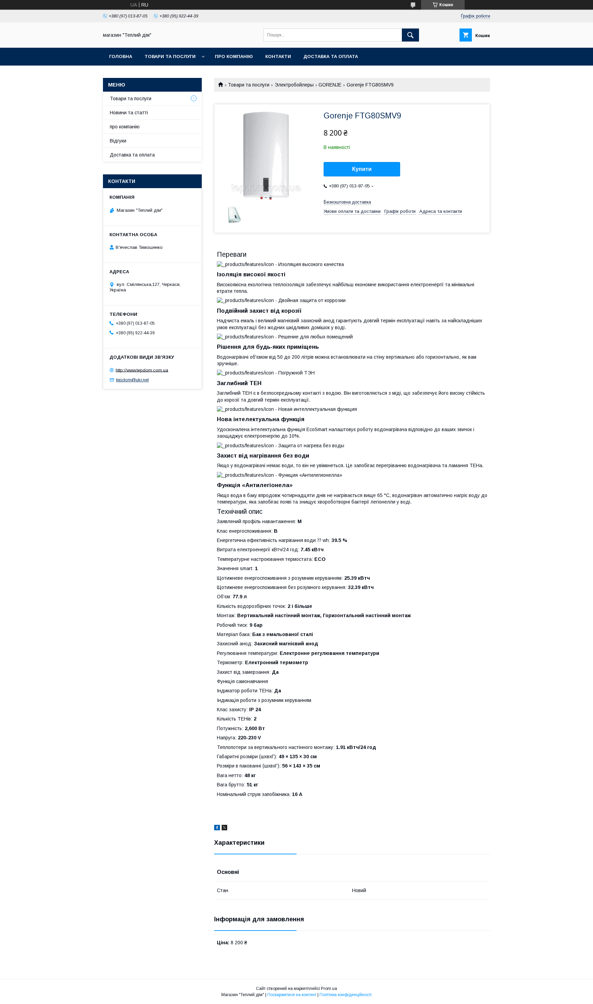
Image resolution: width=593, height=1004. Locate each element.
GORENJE (329, 85)
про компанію (234, 56)
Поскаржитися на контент (291, 994)
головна (120, 56)
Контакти (278, 56)
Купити (362, 169)
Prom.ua (329, 988)
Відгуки (118, 140)
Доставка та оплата (330, 56)
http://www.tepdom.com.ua (142, 369)
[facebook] (217, 828)
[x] (224, 828)
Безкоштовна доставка (347, 202)
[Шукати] (410, 35)
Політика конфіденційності (345, 994)
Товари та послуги (170, 56)
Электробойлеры (294, 85)
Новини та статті (129, 112)
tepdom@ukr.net (132, 379)
